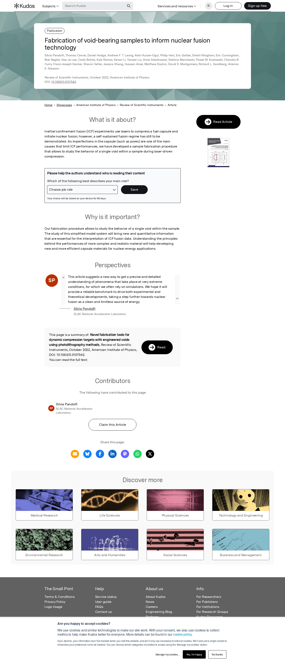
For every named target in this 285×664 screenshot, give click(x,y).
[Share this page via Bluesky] (87, 454)
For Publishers (207, 602)
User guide (103, 602)
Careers (152, 607)
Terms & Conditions (59, 597)
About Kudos (155, 597)
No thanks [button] (217, 654)
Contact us (103, 612)
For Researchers (208, 597)
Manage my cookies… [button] (168, 654)
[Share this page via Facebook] (100, 454)
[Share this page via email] (75, 454)
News (150, 602)
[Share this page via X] (150, 454)
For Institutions (207, 607)
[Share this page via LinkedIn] (112, 454)
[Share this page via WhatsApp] (137, 454)
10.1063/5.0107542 (63, 81)
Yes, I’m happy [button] (194, 654)
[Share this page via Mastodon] (125, 454)
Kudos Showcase (209, 617)
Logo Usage (53, 607)
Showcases (64, 105)
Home (48, 105)
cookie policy (182, 634)
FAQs (99, 607)
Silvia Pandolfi (84, 309)
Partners (152, 617)
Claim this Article (112, 425)
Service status (106, 597)
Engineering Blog (159, 612)
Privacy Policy (54, 602)
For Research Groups (212, 612)
